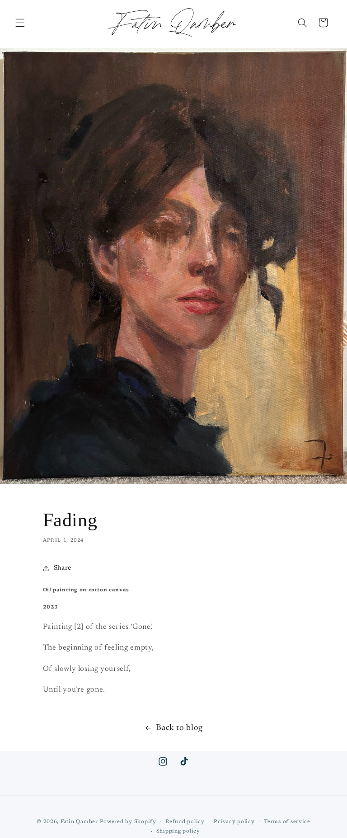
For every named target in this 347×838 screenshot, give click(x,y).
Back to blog (179, 728)
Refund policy (185, 821)
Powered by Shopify (128, 821)
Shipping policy (178, 831)
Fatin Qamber (79, 821)
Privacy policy (234, 821)
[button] (19, 22)
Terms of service (287, 821)
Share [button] (62, 568)
